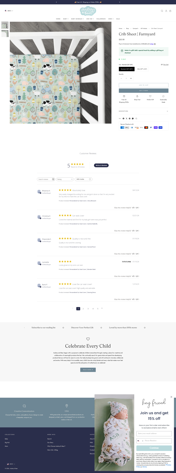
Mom (6, 446)
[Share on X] (127, 119)
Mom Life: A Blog (52, 450)
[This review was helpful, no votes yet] (133, 208)
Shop (127, 28)
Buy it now (144, 90)
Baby (6, 439)
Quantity (121, 74)
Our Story (50, 442)
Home (120, 28)
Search (49, 439)
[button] (162, 11)
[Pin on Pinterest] (130, 119)
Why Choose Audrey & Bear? (56, 446)
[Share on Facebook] (123, 119)
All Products (144, 28)
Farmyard (135, 28)
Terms (144, 467)
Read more (87, 370)
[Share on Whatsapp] (133, 119)
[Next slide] (120, 2)
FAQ (91, 442)
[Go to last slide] (56, 2)
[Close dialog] (171, 397)
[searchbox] (44, 179)
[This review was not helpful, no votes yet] (137, 208)
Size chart (165, 64)
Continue (154, 448)
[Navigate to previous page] (73, 308)
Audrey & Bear (14, 468)
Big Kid (7, 442)
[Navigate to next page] (103, 308)
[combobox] (65, 179)
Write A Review (101, 165)
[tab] (4, 25)
